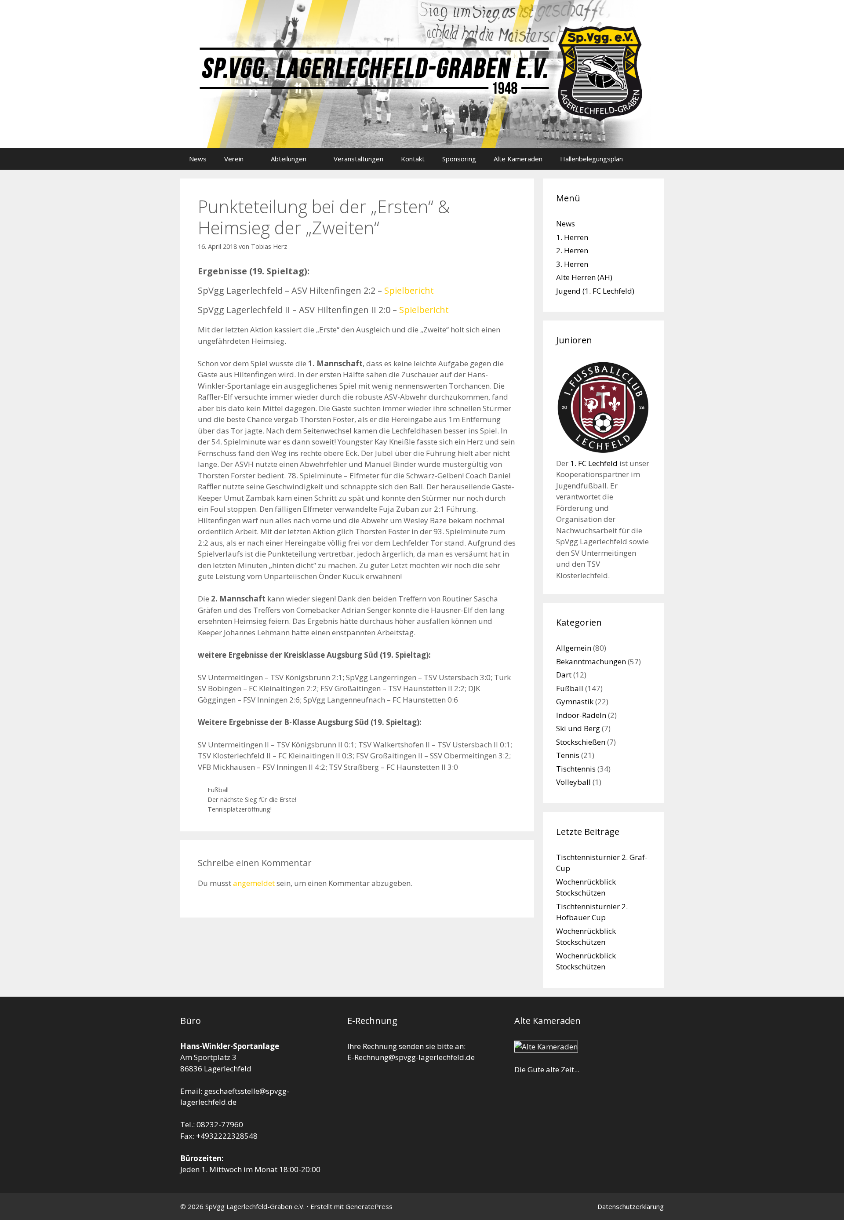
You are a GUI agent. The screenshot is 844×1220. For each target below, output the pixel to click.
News (198, 158)
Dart (563, 675)
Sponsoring (459, 158)
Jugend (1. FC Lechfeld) (595, 291)
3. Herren (572, 264)
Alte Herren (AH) (584, 277)
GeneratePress (369, 1206)
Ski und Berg (578, 728)
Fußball (218, 790)
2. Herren (572, 250)
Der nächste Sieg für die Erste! (251, 799)
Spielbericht (409, 290)
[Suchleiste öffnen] (651, 159)
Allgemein (573, 648)
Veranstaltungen (358, 158)
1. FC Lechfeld (594, 463)
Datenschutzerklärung (630, 1206)
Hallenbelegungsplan (591, 158)
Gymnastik (574, 701)
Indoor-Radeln (581, 715)
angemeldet (254, 883)
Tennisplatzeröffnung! (239, 809)
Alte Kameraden (518, 158)
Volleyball (573, 782)
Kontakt (413, 158)
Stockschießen (580, 742)
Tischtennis (576, 769)
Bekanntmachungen (591, 661)
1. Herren (572, 237)
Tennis (567, 755)
